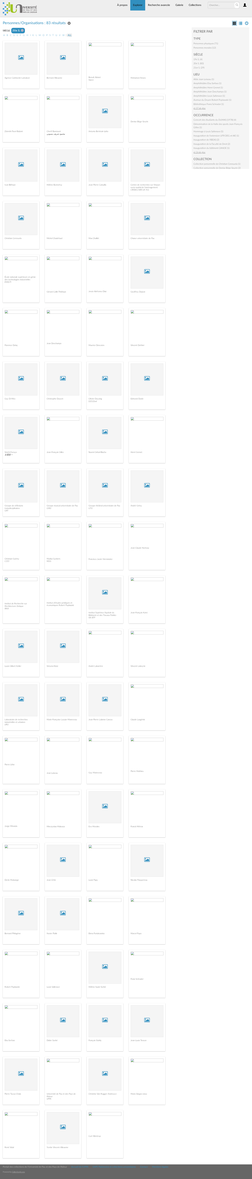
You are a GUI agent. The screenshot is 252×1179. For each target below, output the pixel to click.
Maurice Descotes (96, 345)
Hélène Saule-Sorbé (97, 987)
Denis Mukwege (12, 880)
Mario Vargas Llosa (139, 1094)
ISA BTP (92, 618)
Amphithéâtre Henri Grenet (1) (208, 87)
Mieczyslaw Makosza (56, 827)
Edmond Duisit (137, 399)
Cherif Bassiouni (54, 131)
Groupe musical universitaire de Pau (62, 506)
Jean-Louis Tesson (138, 1040)
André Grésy (136, 506)
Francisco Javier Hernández (100, 559)
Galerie (179, 5)
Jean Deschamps (54, 343)
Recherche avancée (159, 5)
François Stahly (95, 1040)
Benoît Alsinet (95, 77)
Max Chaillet (94, 238)
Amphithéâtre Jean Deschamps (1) (210, 92)
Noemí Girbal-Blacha (97, 452)
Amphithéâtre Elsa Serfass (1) (207, 83)
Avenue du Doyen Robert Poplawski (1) (212, 100)
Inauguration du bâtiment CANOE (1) (211, 148)
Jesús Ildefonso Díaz (97, 291)
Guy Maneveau (95, 773)
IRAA (7, 609)
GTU (90, 508)
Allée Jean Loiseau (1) (204, 79)
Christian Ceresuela (13, 238)
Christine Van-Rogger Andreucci (102, 1094)
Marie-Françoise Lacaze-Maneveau (62, 720)
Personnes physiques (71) (206, 43)
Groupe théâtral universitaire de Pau (104, 506)
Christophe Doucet (55, 399)
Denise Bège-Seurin (139, 122)
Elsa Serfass (10, 1040)
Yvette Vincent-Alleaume (57, 1147)
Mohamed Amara (138, 78)
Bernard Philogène (13, 933)
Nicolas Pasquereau (139, 880)
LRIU (6, 725)
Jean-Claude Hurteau (140, 548)
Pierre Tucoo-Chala (13, 1094)
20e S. (17, 31)
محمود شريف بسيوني (56, 134)
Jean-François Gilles (55, 452)
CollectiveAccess (18, 1172)
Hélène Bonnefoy (54, 185)
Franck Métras (137, 827)
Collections (195, 5)
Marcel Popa (136, 933)
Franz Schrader (137, 979)
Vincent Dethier (137, 345)
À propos (122, 5)
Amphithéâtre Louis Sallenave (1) (209, 96)
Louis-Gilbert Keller (13, 666)
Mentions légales (160, 1167)
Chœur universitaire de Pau (142, 238)
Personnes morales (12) (205, 48)
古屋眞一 (9, 455)
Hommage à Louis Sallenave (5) (208, 131)
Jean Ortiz (51, 880)
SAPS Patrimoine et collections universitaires (114, 1167)
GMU (49, 508)
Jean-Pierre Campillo (97, 185)
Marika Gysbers (53, 559)
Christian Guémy (12, 559)
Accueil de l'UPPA (79, 1167)
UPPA (49, 1099)
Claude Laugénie (138, 720)
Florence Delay (11, 345)
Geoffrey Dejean (138, 292)
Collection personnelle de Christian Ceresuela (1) (217, 164)
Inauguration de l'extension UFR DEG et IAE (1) (216, 136)
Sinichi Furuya (11, 452)
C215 (7, 561)
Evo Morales (94, 827)
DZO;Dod (93, 401)
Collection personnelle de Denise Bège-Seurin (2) (217, 168)
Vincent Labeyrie (138, 666)
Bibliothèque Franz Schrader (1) (209, 104)
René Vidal (9, 1147)
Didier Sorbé (52, 1040)
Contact (144, 1167)
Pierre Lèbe (10, 765)
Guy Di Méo (10, 399)
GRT (6, 511)
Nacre (91, 80)
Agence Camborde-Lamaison (17, 78)
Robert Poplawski (12, 987)
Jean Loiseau (52, 773)
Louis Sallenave (53, 987)
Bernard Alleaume (54, 78)
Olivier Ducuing (95, 399)
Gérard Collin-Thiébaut (56, 292)
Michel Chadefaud (54, 238)
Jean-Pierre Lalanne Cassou (101, 720)
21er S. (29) (199, 68)
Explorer (137, 5)
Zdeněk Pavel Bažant (14, 131)
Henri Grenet (136, 452)
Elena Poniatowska (96, 933)
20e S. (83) (199, 63)
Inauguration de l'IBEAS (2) (206, 140)
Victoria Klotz (52, 666)
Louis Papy (93, 880)
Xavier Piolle (52, 933)
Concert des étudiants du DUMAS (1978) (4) (215, 120)
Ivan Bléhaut (10, 185)
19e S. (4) (198, 59)
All (69, 35)
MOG (49, 561)
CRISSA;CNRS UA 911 (140, 190)
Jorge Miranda (11, 826)
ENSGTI (8, 282)
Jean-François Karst (139, 613)
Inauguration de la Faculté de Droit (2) (212, 144)
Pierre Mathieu (137, 771)
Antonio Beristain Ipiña (98, 131)
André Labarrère (96, 666)
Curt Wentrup (95, 1136)
